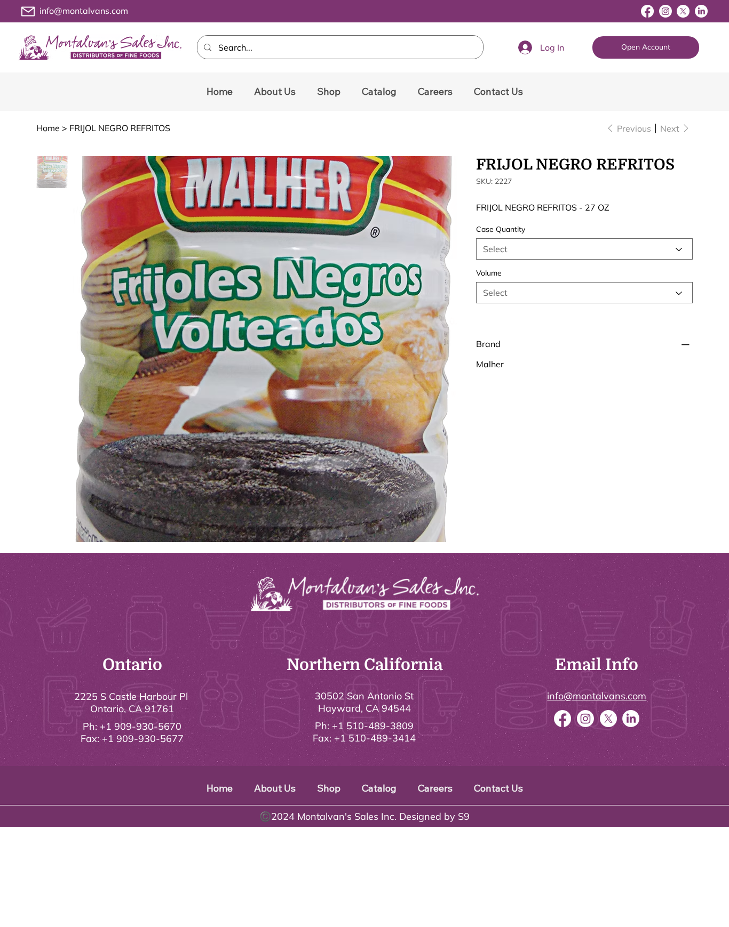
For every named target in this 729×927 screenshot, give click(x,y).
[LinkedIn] (701, 11)
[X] (683, 11)
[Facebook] (647, 11)
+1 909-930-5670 (140, 726)
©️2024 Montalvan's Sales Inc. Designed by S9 (364, 816)
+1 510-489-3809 (373, 726)
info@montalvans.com (83, 10)
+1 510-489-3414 (375, 738)
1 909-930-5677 (146, 738)
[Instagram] (665, 11)
